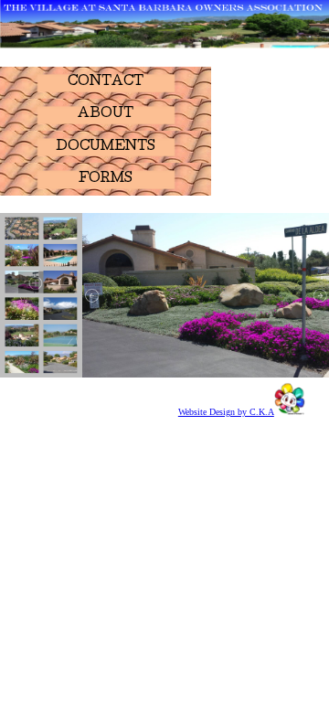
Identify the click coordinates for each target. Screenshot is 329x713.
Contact (105, 82)
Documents (105, 147)
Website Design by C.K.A (226, 412)
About (105, 114)
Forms (106, 179)
